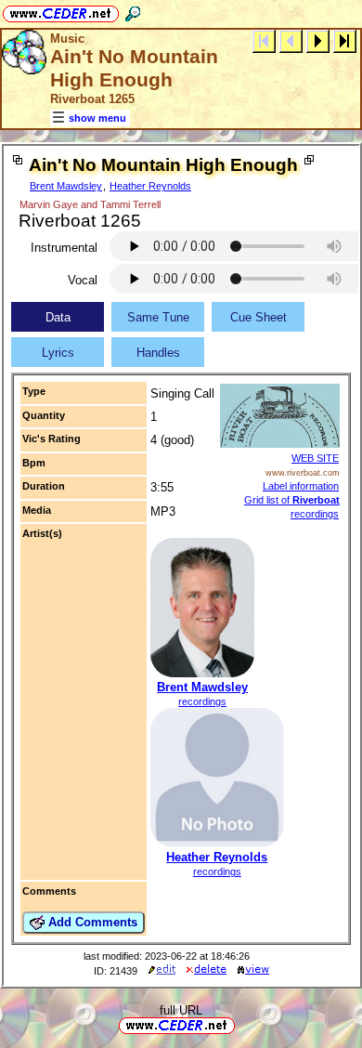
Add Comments (91, 922)
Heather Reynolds (150, 185)
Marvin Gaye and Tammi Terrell (90, 204)
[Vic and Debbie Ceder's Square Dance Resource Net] (61, 11)
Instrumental (64, 248)
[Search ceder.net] (132, 11)
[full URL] (242, 1024)
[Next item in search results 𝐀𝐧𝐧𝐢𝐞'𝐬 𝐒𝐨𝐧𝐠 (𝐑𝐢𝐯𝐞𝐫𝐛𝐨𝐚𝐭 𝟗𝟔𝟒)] (318, 40)
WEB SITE (315, 458)
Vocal (82, 280)
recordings (202, 701)
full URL (181, 1010)
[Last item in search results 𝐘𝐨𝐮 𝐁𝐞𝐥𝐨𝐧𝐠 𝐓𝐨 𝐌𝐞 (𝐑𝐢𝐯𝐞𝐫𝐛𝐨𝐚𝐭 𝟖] (344, 40)
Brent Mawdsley (66, 185)
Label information (301, 485)
